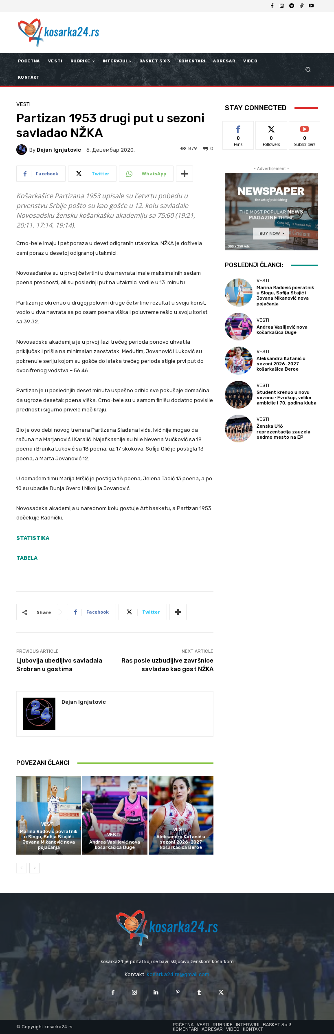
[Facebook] (272, 6)
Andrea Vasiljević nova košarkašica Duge (114, 845)
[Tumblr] (199, 993)
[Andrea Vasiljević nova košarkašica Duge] (114, 815)
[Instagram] (282, 6)
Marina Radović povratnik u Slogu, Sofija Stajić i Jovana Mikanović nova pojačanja (48, 840)
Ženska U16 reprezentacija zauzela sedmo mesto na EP (283, 432)
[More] (184, 174)
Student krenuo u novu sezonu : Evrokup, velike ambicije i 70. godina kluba (286, 398)
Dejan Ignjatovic (59, 149)
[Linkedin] (156, 993)
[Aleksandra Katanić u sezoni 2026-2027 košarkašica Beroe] (181, 815)
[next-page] (34, 868)
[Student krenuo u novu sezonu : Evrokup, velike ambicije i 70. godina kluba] (239, 395)
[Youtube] (311, 6)
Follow (271, 127)
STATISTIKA (32, 538)
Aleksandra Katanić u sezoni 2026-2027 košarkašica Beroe (180, 842)
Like (238, 127)
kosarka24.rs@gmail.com (178, 974)
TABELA (26, 558)
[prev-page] (21, 868)
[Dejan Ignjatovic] (22, 149)
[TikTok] (301, 6)
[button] (308, 69)
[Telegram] (292, 6)
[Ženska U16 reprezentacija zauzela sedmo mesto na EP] (239, 428)
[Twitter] (221, 993)
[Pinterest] (178, 993)
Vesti (23, 104)
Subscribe (304, 127)
